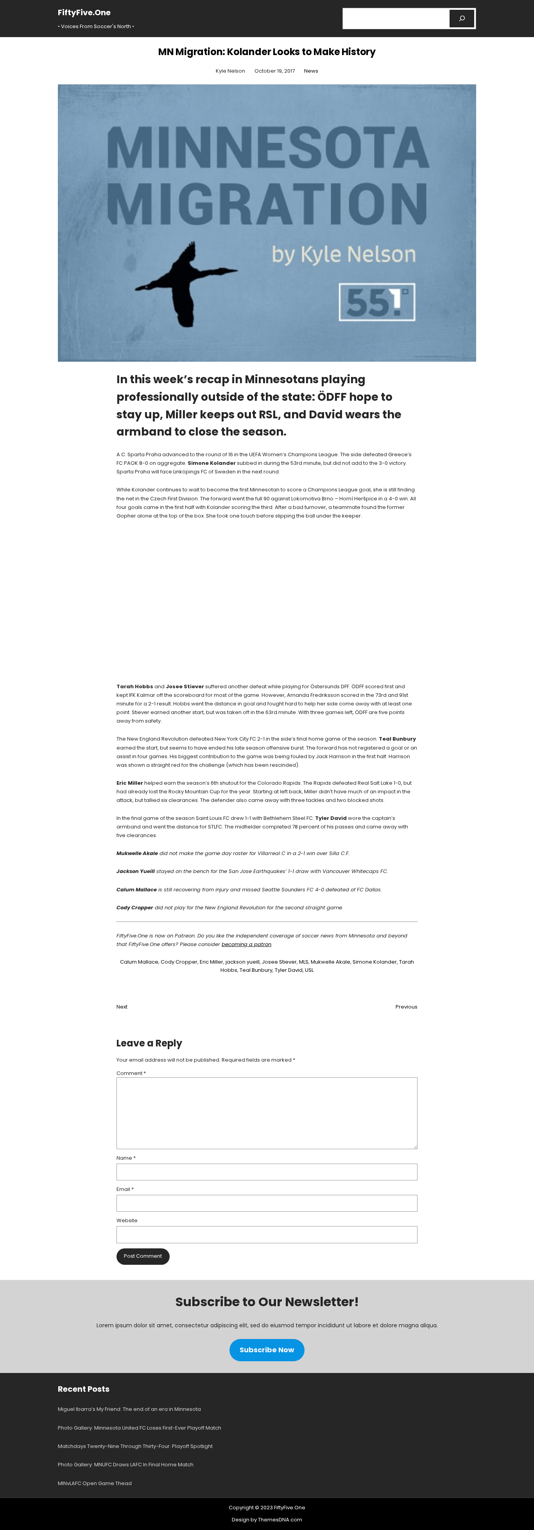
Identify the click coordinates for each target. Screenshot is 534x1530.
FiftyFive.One (84, 12)
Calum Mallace (139, 962)
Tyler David (289, 970)
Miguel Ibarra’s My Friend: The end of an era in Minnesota (129, 1409)
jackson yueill (243, 962)
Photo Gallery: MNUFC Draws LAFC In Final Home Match (126, 1464)
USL (309, 970)
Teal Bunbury (256, 970)
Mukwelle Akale (330, 962)
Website (127, 1220)
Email (125, 1189)
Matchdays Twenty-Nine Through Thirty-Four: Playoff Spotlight (135, 1446)
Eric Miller (211, 962)
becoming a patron (246, 944)
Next (121, 1006)
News (311, 71)
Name (126, 1158)
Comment (131, 1073)
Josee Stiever (279, 962)
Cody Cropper (179, 962)
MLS (303, 962)
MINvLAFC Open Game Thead (95, 1483)
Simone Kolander (375, 962)
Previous (407, 1006)
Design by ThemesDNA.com (267, 1519)
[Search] (462, 18)
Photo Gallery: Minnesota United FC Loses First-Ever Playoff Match (139, 1428)
